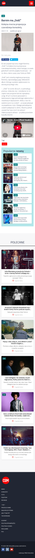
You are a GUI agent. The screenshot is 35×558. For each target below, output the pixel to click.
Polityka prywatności (8, 523)
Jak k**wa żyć (5, 513)
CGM (4, 252)
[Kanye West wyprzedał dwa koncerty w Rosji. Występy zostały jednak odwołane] (8, 215)
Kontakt (4, 520)
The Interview (5, 516)
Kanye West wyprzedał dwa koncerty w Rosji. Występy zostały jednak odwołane (20, 220)
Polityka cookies (6, 526)
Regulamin (4, 529)
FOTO (3, 494)
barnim (4, 144)
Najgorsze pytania (7, 510)
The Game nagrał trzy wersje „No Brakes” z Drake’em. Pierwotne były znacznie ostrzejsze (21, 210)
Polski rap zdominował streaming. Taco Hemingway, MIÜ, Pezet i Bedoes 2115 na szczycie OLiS (21, 180)
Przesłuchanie (6, 507)
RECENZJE (4, 500)
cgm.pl (19, 31)
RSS (2, 531)
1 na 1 (3, 505)
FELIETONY (4, 497)
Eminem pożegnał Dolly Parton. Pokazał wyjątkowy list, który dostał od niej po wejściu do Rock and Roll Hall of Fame (21, 160)
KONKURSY (4, 492)
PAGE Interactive (29, 553)
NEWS (3, 489)
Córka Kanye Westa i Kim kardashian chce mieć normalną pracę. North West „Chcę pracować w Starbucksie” (20, 190)
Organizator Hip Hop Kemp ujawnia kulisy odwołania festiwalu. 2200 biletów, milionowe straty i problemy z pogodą (21, 200)
